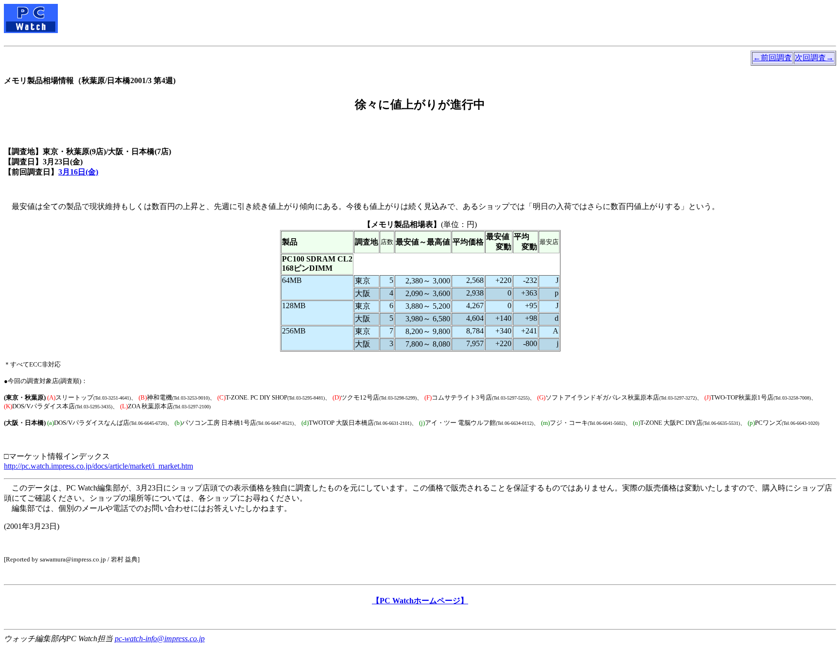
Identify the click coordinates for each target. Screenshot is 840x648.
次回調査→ (814, 57)
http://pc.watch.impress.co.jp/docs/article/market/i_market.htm (98, 466)
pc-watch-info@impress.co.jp (160, 638)
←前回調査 (772, 57)
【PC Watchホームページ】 (420, 600)
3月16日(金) (78, 172)
